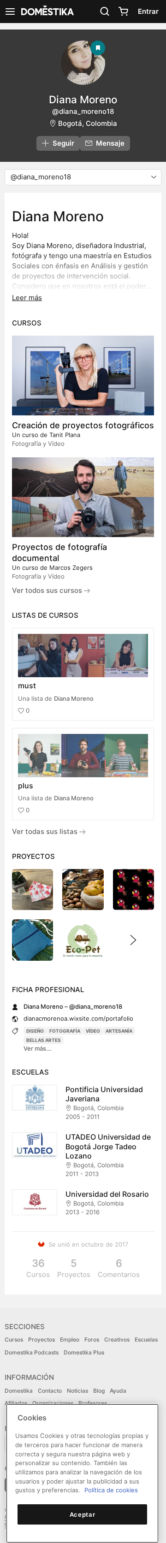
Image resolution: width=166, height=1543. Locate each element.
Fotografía (64, 1031)
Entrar (148, 11)
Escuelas (146, 1339)
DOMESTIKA (46, 11)
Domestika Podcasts (32, 1352)
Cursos (14, 1339)
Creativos (117, 1339)
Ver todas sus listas (45, 831)
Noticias (77, 1390)
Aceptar (82, 1514)
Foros (91, 1339)
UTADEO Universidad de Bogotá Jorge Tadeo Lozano (108, 1146)
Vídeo (93, 1031)
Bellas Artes (43, 1040)
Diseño (35, 1031)
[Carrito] (123, 11)
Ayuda (118, 1390)
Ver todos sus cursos (48, 590)
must (27, 685)
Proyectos (41, 1339)
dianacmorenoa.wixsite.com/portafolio (78, 1018)
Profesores (92, 1403)
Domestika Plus (84, 1352)
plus (25, 785)
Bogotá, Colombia (87, 123)
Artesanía (119, 1031)
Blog (99, 1390)
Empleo (69, 1339)
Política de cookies (111, 1490)
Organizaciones (52, 1403)
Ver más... (38, 1048)
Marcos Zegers (71, 567)
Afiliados (16, 1403)
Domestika (19, 1390)
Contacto (50, 1390)
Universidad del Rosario (107, 1194)
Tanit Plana (64, 434)
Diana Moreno (74, 698)
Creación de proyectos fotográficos (83, 425)
